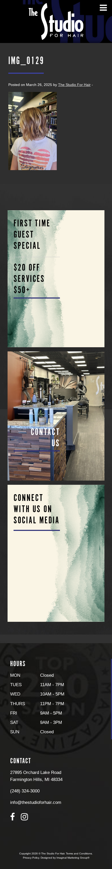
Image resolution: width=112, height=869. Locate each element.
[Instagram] (24, 817)
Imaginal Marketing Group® (73, 857)
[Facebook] (12, 817)
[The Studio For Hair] (56, 21)
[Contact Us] (56, 416)
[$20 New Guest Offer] (56, 278)
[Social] (56, 553)
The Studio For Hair (74, 85)
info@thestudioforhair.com (35, 802)
